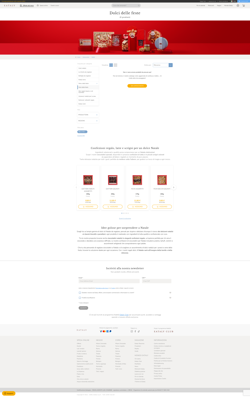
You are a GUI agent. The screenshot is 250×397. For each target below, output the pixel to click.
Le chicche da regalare (85, 72)
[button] (238, 5)
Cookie (113, 288)
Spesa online (86, 57)
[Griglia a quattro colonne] (115, 65)
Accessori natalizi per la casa (87, 96)
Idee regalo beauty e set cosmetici (86, 91)
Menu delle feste (84, 83)
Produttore (83, 115)
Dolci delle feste (83, 87)
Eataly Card (82, 103)
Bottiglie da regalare (85, 75)
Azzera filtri (81, 136)
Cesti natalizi (82, 68)
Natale (93, 57)
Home (78, 57)
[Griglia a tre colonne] (111, 65)
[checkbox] (80, 293)
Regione (81, 121)
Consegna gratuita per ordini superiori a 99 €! (13, 1)
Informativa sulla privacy (102, 288)
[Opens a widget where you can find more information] (8, 393)
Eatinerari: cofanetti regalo (86, 100)
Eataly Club (124, 315)
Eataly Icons (82, 79)
